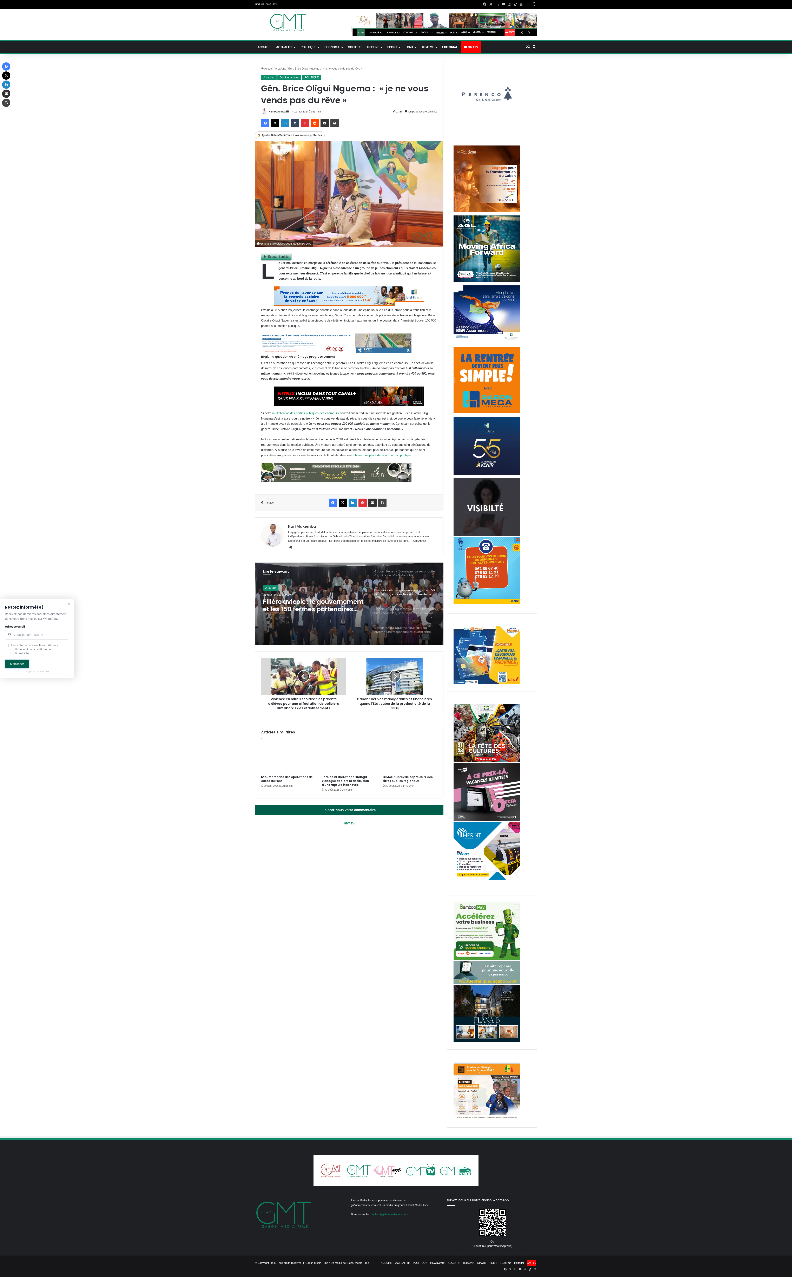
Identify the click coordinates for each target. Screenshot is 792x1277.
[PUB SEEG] (487, 602)
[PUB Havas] (487, 342)
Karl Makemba (277, 111)
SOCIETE (354, 47)
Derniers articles (289, 77)
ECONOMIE (332, 47)
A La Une (280, 68)
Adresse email (15, 626)
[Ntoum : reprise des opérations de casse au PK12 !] (288, 757)
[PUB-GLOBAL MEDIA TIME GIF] (487, 535)
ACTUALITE (284, 47)
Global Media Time (357, 1262)
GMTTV (472, 47)
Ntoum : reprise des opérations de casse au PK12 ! (287, 779)
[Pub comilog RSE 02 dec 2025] (487, 211)
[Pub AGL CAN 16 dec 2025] (487, 281)
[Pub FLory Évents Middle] (336, 481)
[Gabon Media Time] (288, 22)
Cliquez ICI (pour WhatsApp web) (492, 1245)
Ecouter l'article (278, 256)
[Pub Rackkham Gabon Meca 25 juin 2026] (487, 412)
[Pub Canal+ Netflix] (349, 405)
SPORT (392, 47)
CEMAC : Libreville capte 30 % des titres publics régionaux (408, 779)
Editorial (450, 47)
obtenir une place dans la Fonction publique (382, 455)
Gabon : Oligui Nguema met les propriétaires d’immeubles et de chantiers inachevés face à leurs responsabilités (314, 605)
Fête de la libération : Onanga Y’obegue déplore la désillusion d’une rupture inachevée (345, 781)
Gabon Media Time (316, 1262)
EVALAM (44, 671)
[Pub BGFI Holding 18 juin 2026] (487, 473)
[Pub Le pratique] (487, 983)
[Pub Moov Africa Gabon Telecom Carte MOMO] (487, 683)
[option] (349, 604)
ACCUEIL (264, 47)
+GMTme (428, 47)
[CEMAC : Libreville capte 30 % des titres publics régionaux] (410, 757)
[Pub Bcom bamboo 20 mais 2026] (487, 958)
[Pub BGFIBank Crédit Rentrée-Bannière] (349, 304)
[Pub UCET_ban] (336, 352)
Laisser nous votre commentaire (349, 810)
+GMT (409, 47)
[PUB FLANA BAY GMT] (487, 1041)
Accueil (268, 68)
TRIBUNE (373, 47)
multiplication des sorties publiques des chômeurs (305, 413)
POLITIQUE (308, 47)
